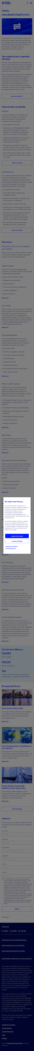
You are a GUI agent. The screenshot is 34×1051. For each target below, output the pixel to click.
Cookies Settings (17, 541)
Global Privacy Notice (11, 546)
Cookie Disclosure (10, 548)
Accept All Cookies (17, 536)
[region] (17, 525)
